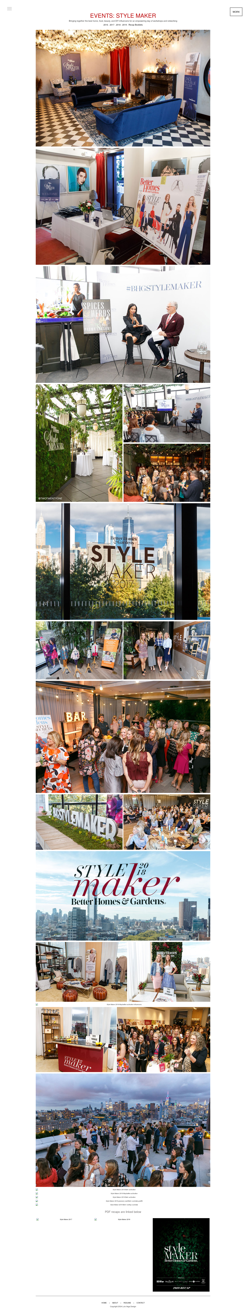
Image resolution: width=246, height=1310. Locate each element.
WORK (236, 11)
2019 (124, 24)
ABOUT (115, 1302)
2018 (118, 24)
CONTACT (141, 1302)
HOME (104, 1302)
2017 (112, 24)
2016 (105, 24)
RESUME (127, 1302)
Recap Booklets (136, 24)
